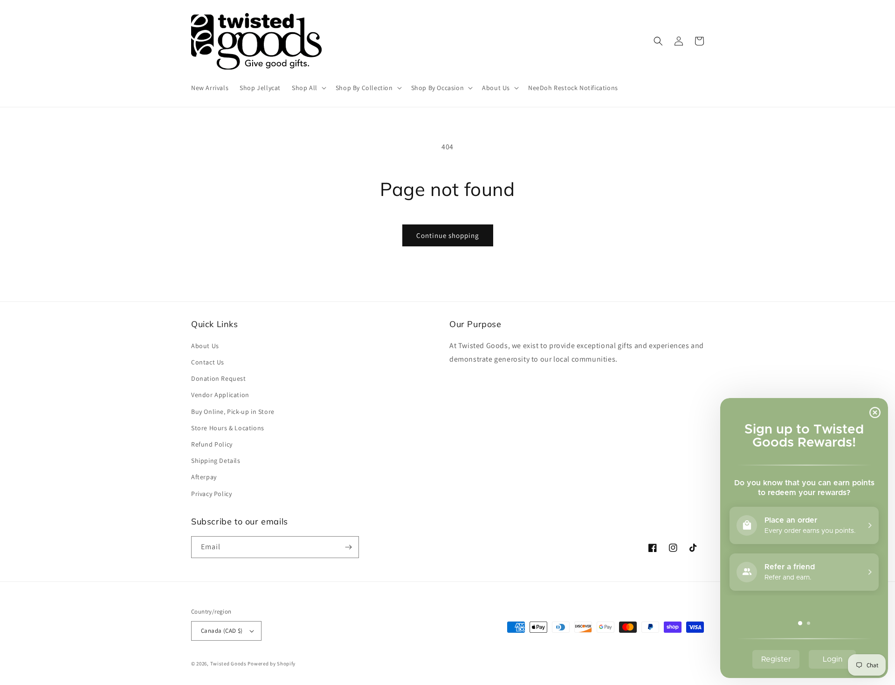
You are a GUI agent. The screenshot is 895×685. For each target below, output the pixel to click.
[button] (308, 88)
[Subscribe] (348, 547)
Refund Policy (212, 444)
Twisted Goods (228, 663)
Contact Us (207, 362)
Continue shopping (447, 235)
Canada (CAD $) (222, 631)
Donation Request (218, 378)
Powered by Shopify (272, 663)
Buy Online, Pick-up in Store (233, 411)
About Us (205, 346)
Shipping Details (216, 460)
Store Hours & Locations (227, 428)
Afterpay (204, 477)
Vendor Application (220, 395)
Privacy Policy (211, 493)
